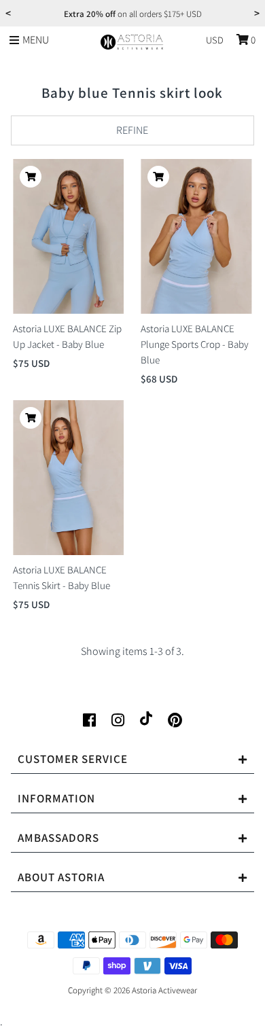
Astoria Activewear (164, 990)
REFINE (132, 130)
